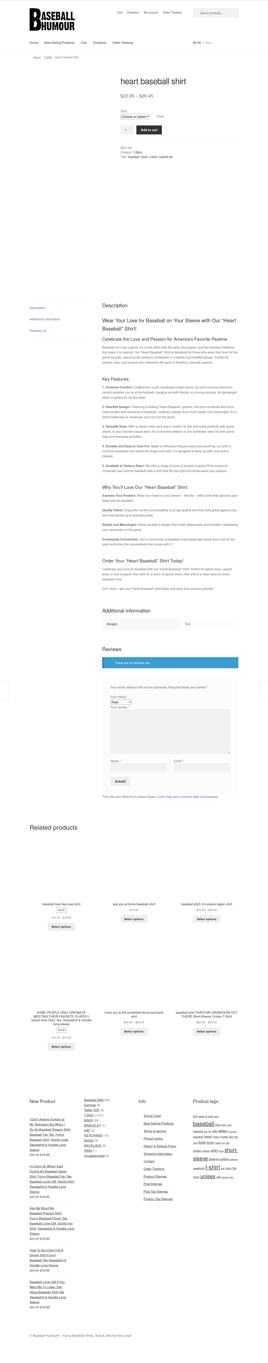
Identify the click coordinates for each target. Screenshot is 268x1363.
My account (151, 12)
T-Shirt (48, 57)
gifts (214, 1131)
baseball (133, 157)
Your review (119, 707)
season (206, 1150)
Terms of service (155, 1131)
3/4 (195, 1116)
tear (223, 1168)
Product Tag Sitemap (158, 1199)
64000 (201, 1116)
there (196, 1177)
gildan (223, 1130)
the (234, 1168)
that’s (228, 1168)
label (231, 1136)
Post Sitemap (153, 1184)
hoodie (224, 1137)
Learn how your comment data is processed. (187, 796)
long (195, 1142)
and (210, 1116)
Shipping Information (158, 1153)
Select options (61, 927)
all (206, 1116)
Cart (119, 12)
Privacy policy (153, 1138)
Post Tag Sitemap (156, 1191)
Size (123, 111)
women (225, 1177)
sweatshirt (199, 1168)
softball (224, 1159)
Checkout (133, 12)
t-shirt (153, 157)
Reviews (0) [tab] (38, 330)
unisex (208, 1176)
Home (34, 42)
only (223, 1142)
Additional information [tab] (45, 319)
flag (206, 1131)
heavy (216, 1137)
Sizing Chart (152, 1115)
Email (179, 761)
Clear (160, 116)
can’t (229, 1124)
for (209, 1131)
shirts (221, 1150)
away (216, 1116)
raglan (197, 1150)
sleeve (214, 1158)
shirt (214, 1150)
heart (144, 157)
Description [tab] (38, 307)
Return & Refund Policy (160, 1146)
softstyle (233, 1159)
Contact (149, 1161)
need (218, 1143)
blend (218, 1125)
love (202, 1142)
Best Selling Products (59, 42)
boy (224, 1125)
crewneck (198, 1131)
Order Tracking (172, 12)
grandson (198, 1137)
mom (210, 1142)
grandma (232, 1131)
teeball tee (166, 157)
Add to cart (149, 130)
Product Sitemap (155, 1176)
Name (115, 761)
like (236, 1136)
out (227, 1143)
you (231, 1177)
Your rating (119, 697)
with (218, 1177)
